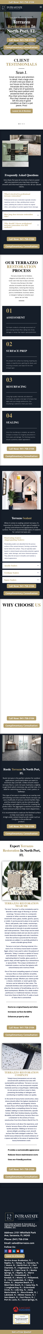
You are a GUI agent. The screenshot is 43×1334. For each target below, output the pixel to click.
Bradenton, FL (24, 1260)
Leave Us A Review (21, 111)
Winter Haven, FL (26, 1295)
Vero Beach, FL (11, 1297)
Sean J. (21, 72)
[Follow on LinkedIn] (14, 1251)
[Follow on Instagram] (10, 1251)
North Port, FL (24, 1265)
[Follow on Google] (22, 1251)
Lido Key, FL (20, 1290)
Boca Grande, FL (28, 1292)
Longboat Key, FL (14, 1287)
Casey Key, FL (32, 1285)
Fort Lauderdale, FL (17, 1280)
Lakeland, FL (10, 1295)
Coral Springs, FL (30, 1299)
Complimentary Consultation (22, 47)
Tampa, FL (20, 1263)
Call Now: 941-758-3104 (21, 39)
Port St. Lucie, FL (12, 1299)
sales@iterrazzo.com (23, 1242)
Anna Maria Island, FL (18, 1291)
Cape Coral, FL (22, 1270)
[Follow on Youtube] (18, 1251)
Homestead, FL (22, 1275)
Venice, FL (10, 1265)
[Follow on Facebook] (6, 1251)
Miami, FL (21, 1277)
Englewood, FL (25, 1267)
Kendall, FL (9, 1277)
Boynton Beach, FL (23, 1282)
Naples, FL (9, 1263)
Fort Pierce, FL (27, 1297)
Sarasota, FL (33, 1263)
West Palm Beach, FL (14, 1285)
